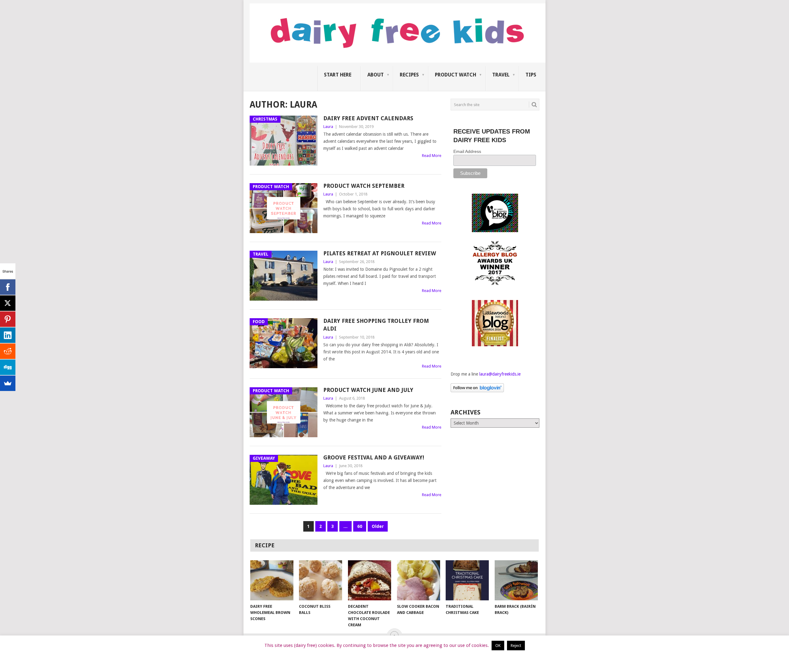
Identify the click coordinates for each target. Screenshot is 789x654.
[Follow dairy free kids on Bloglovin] (477, 390)
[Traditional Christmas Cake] (467, 580)
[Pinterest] (7, 319)
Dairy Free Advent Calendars (368, 118)
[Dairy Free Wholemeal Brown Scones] (271, 580)
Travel (500, 75)
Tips (530, 75)
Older (378, 526)
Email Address (467, 151)
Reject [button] (516, 645)
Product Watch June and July (368, 390)
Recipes (409, 75)
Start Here (337, 75)
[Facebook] (7, 287)
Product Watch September (363, 186)
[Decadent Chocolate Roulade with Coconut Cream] (369, 580)
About (375, 75)
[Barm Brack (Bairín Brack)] (516, 580)
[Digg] (7, 367)
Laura (328, 126)
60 (359, 526)
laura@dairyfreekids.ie (500, 374)
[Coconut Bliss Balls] (320, 580)
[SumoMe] (7, 383)
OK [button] (498, 645)
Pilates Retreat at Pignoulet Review (379, 253)
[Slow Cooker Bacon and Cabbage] (418, 580)
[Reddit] (7, 351)
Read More (431, 155)
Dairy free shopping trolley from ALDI (376, 325)
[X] (7, 303)
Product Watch (455, 75)
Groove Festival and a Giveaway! (373, 457)
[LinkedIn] (7, 335)
